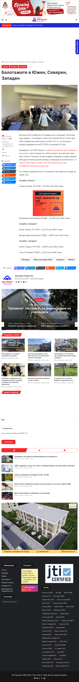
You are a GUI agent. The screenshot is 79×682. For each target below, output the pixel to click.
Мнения (46, 631)
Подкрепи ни (6, 586)
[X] (21, 282)
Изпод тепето (67, 620)
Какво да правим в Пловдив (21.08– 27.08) (31, 475)
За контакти (6, 579)
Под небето (60, 645)
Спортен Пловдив (49, 655)
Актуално (47, 592)
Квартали (64, 624)
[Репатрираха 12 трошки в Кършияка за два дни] (13, 345)
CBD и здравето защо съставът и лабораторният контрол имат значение (39, 310)
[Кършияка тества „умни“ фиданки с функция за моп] (65, 369)
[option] (39, 309)
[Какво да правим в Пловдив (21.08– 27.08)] (7, 477)
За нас (4, 570)
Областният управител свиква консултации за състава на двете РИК (42, 484)
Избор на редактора (50, 620)
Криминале (47, 627)
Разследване (48, 652)
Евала (70, 606)
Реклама (5, 573)
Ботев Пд (46, 596)
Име (3, 420)
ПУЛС (63, 641)
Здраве (39, 300)
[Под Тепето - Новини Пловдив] (39, 20)
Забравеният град (49, 613)
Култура (60, 627)
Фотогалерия (47, 662)
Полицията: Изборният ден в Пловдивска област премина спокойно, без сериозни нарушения (12, 381)
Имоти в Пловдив (49, 624)
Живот (46, 610)
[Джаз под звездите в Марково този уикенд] (7, 496)
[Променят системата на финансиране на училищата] (7, 459)
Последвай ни (30, 588)
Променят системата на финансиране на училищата (35, 456)
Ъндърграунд (47, 666)
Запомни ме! (7, 428)
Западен (26, 260)
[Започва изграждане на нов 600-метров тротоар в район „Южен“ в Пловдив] (39, 345)
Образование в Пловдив (51, 638)
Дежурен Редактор (24, 276)
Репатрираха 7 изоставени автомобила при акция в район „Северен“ (65, 356)
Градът (12, 62)
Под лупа (47, 645)
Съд (62, 655)
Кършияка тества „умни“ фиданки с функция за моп (63, 379)
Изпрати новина (7, 583)
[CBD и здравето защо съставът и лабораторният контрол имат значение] (7, 468)
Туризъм (58, 659)
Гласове (46, 606)
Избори (14, 67)
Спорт (60, 652)
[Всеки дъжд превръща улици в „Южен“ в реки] (39, 369)
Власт (46, 603)
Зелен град (47, 617)
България (59, 596)
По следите (60, 648)
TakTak (4, 576)
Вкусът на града (63, 599)
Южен (72, 260)
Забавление (59, 610)
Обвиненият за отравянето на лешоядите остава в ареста (33, 25)
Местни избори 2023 (43, 260)
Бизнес (68, 592)
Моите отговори (60, 631)
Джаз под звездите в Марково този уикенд (32, 493)
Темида (46, 659)
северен (60, 260)
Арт (58, 592)
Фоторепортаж (62, 662)
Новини (23, 67)
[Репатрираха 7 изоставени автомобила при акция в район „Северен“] (65, 345)
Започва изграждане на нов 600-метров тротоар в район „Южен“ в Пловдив (38, 356)
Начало (5, 62)
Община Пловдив (49, 641)
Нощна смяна (60, 634)
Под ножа (47, 648)
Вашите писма (48, 599)
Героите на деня (60, 603)
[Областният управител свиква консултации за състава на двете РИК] (7, 486)
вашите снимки (62, 666)
